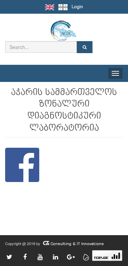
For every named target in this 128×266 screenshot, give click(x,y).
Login (77, 7)
